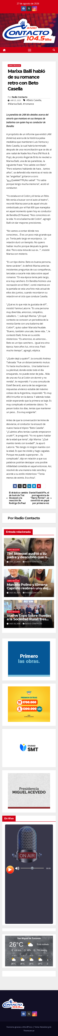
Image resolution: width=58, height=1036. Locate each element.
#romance (28, 103)
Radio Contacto (19, 97)
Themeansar (29, 1030)
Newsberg (44, 1027)
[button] (54, 50)
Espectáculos (14, 66)
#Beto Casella (33, 100)
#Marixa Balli (15, 103)
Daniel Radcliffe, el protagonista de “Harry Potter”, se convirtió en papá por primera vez (39, 498)
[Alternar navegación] (29, 50)
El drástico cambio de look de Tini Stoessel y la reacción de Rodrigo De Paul (18, 498)
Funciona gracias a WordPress (20, 1027)
